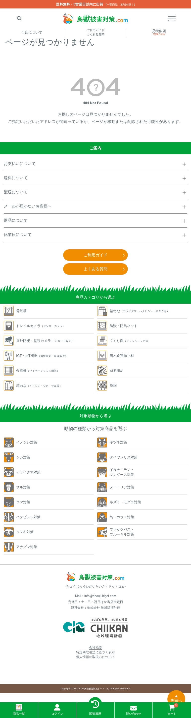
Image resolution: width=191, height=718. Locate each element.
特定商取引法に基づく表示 (95, 652)
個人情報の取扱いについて (95, 657)
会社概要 (95, 647)
